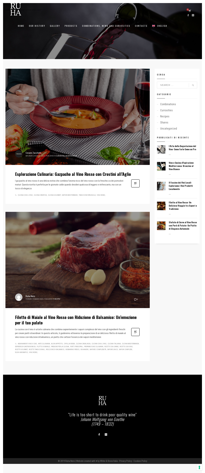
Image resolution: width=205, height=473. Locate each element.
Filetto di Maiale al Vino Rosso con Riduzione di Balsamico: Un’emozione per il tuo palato (76, 320)
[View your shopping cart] (189, 11)
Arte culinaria (44, 344)
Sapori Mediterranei (70, 195)
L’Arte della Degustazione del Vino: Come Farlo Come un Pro (182, 147)
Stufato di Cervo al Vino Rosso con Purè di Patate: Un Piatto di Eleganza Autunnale (183, 225)
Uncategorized (71, 156)
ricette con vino (126, 346)
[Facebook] (188, 15)
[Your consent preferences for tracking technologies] (199, 467)
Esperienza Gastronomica (25, 346)
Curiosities (60, 156)
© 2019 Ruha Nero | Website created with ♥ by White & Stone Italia (88, 461)
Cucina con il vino (25, 195)
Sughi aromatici (21, 352)
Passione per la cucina (60, 346)
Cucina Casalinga (83, 344)
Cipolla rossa (69, 344)
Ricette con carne (111, 346)
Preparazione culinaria (93, 346)
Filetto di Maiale (43, 346)
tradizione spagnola (87, 195)
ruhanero (85, 349)
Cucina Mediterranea (130, 344)
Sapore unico (112, 349)
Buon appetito (57, 344)
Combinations (168, 104)
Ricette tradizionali (37, 349)
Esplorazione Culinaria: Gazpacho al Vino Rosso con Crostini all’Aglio (73, 174)
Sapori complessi (125, 349)
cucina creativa (40, 195)
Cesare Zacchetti (33, 153)
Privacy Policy (125, 461)
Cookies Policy (140, 461)
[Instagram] (193, 15)
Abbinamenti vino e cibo (27, 344)
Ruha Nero (30, 296)
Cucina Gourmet (54, 195)
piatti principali (76, 346)
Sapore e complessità (98, 349)
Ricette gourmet (21, 349)
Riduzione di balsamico (55, 349)
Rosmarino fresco (72, 349)
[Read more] (135, 187)
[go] (193, 85)
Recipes (57, 299)
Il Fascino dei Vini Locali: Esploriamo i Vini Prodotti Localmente (181, 186)
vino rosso (101, 195)
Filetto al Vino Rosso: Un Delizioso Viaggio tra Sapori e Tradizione (183, 205)
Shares (164, 122)
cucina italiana (114, 344)
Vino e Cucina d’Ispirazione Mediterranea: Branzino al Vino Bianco (181, 166)
